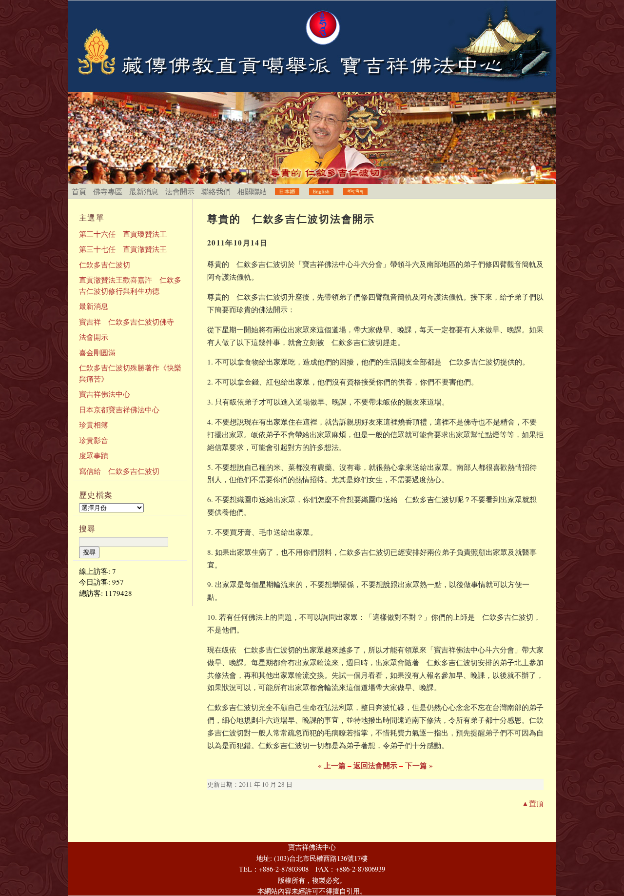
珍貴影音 (93, 440)
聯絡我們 (216, 191)
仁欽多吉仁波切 (104, 264)
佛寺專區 (107, 191)
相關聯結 (252, 191)
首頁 (79, 191)
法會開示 (180, 191)
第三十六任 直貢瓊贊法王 (123, 234)
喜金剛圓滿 (97, 352)
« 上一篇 (332, 765)
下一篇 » (419, 765)
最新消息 (143, 191)
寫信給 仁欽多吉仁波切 (119, 471)
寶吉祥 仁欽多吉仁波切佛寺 (126, 321)
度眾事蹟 (93, 455)
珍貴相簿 (93, 424)
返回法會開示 (375, 765)
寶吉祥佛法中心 (104, 394)
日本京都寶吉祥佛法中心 (119, 409)
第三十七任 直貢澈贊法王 (123, 249)
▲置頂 (533, 803)
